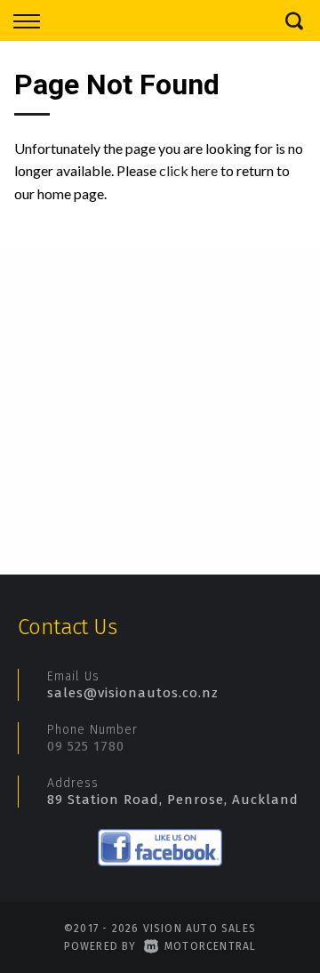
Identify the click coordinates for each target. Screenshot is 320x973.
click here (188, 170)
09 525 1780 (85, 746)
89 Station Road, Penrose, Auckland (173, 800)
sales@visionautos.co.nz (133, 693)
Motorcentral (210, 946)
